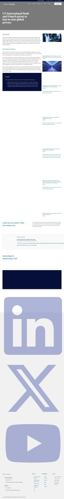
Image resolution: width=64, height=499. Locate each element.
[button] (52, 3)
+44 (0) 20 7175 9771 (51, 0)
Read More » (44, 58)
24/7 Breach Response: (41, 0)
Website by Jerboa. (23, 497)
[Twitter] (33, 416)
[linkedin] (33, 358)
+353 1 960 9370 (59, 0)
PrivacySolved (10, 497)
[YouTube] (33, 468)
